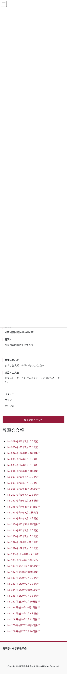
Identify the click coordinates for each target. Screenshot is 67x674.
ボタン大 (9, 405)
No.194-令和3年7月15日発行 (22, 530)
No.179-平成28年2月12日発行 (23, 619)
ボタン (8, 399)
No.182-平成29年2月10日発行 (23, 601)
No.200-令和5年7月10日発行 (22, 494)
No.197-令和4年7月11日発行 (22, 512)
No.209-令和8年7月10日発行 (22, 441)
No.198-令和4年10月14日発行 (23, 506)
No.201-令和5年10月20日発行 (23, 488)
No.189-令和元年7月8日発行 (22, 560)
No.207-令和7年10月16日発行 (23, 453)
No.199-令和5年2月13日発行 (22, 500)
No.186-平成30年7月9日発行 (22, 577)
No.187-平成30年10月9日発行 (23, 572)
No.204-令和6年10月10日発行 (23, 471)
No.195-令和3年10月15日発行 (23, 524)
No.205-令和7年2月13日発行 (22, 465)
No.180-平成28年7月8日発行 (22, 613)
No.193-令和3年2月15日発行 (22, 536)
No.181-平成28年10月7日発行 (23, 607)
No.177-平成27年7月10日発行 (23, 631)
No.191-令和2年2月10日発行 (22, 548)
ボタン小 (9, 394)
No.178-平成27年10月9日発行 (23, 625)
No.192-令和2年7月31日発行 (22, 542)
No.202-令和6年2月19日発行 (22, 483)
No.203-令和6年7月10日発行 (22, 476)
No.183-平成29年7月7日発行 (22, 595)
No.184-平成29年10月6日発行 (23, 589)
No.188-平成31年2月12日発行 (23, 566)
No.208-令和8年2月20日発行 (22, 447)
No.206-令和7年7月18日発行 (22, 459)
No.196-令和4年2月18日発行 (22, 518)
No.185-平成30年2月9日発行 (22, 583)
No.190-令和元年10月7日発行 (23, 554)
